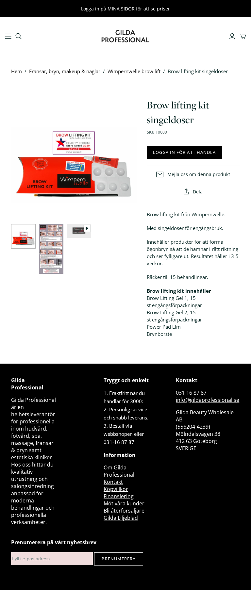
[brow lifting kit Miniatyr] (23, 236)
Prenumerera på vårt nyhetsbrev (53, 542)
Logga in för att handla (184, 152)
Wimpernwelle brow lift (134, 71)
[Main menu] (8, 36)
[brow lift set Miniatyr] (79, 231)
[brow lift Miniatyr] (51, 249)
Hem (16, 71)
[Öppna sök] (18, 36)
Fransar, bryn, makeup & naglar (64, 71)
